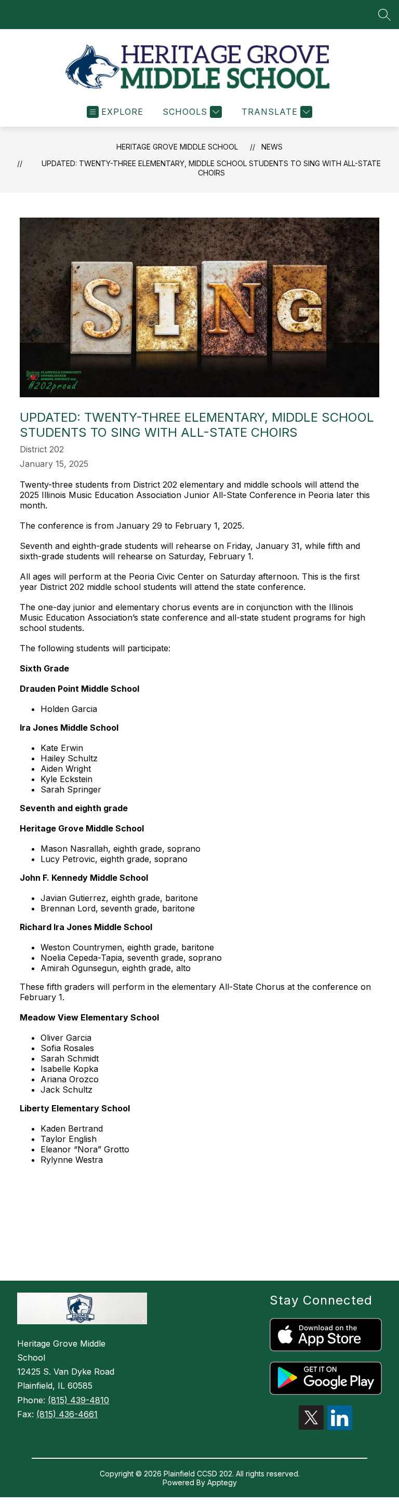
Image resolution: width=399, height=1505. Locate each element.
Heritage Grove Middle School (177, 146)
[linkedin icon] (339, 1427)
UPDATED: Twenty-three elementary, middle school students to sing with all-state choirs (211, 168)
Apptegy (222, 1482)
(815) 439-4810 (78, 1400)
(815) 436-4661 (67, 1414)
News (272, 146)
